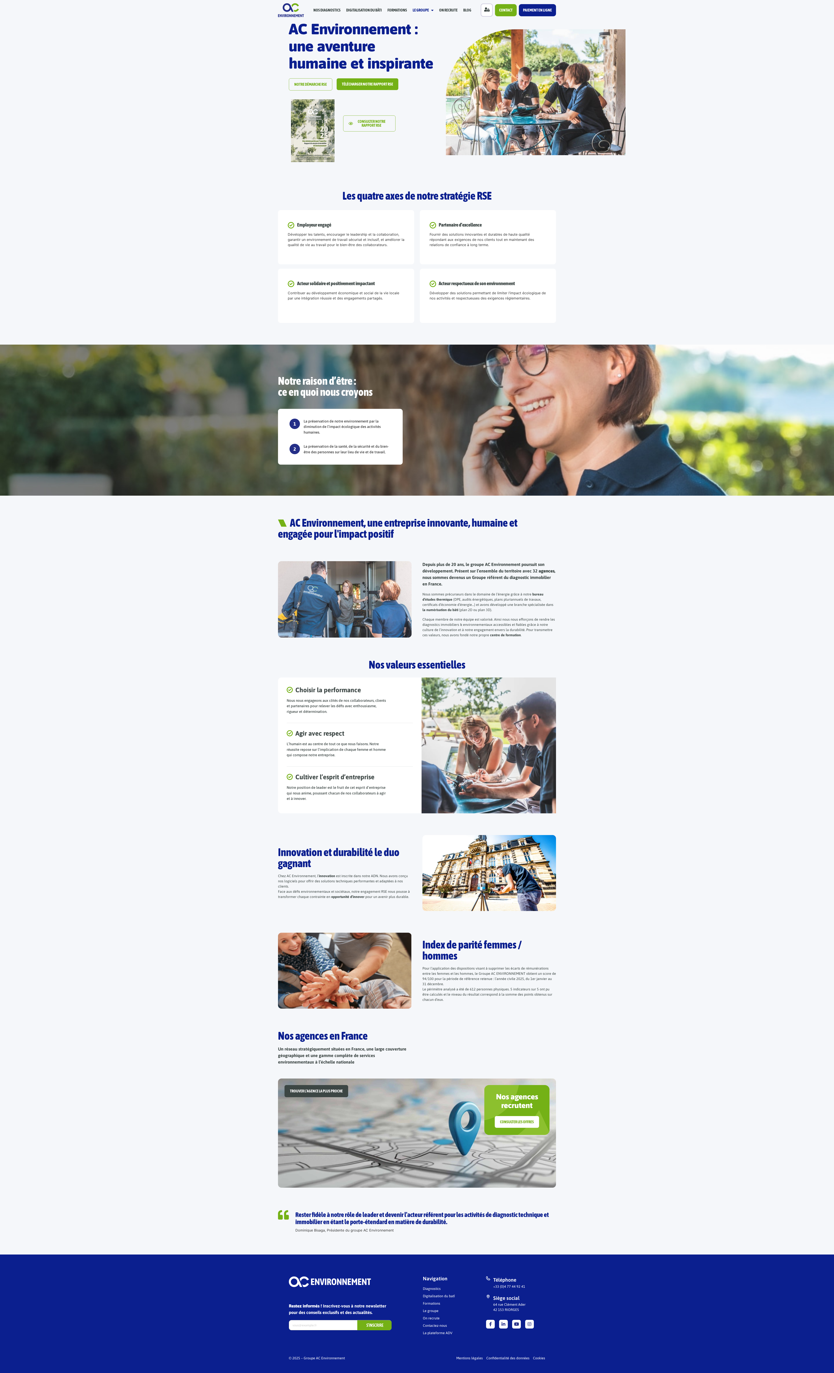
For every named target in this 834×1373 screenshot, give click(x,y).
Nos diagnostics (327, 10)
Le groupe (421, 10)
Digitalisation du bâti (364, 10)
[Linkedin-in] (503, 1324)
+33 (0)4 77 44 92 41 (509, 1286)
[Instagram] (529, 1324)
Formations (397, 10)
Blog (467, 10)
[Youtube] (516, 1324)
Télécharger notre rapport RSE (367, 84)
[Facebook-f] (490, 1324)
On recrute (448, 10)
